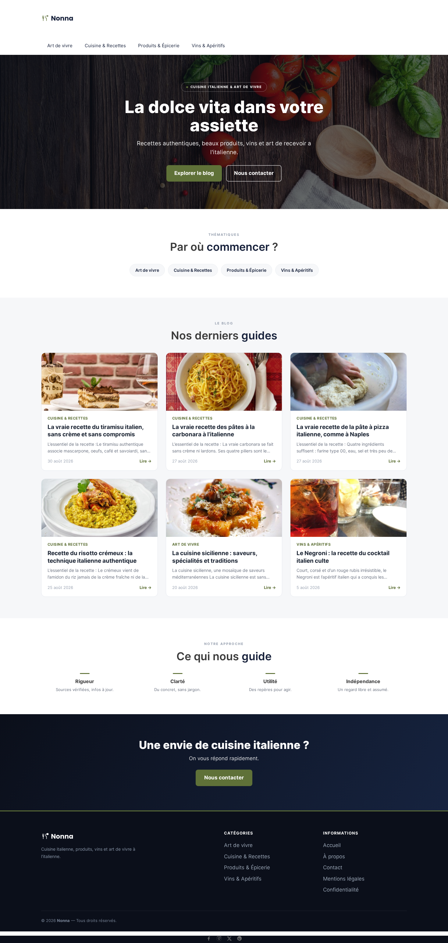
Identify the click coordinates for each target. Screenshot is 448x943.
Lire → (145, 461)
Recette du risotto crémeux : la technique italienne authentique (92, 557)
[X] (229, 938)
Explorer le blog (194, 173)
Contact (332, 867)
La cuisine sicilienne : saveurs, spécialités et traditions (214, 557)
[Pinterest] (239, 938)
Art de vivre (60, 45)
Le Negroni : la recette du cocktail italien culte (343, 557)
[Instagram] (219, 938)
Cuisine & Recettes (105, 45)
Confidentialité (341, 890)
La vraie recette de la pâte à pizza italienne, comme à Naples (343, 431)
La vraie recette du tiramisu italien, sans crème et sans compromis (96, 431)
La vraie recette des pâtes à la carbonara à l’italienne (213, 431)
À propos (334, 856)
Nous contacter (254, 173)
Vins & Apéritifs (208, 45)
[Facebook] (209, 938)
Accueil (332, 845)
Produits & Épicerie (159, 45)
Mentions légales (343, 879)
